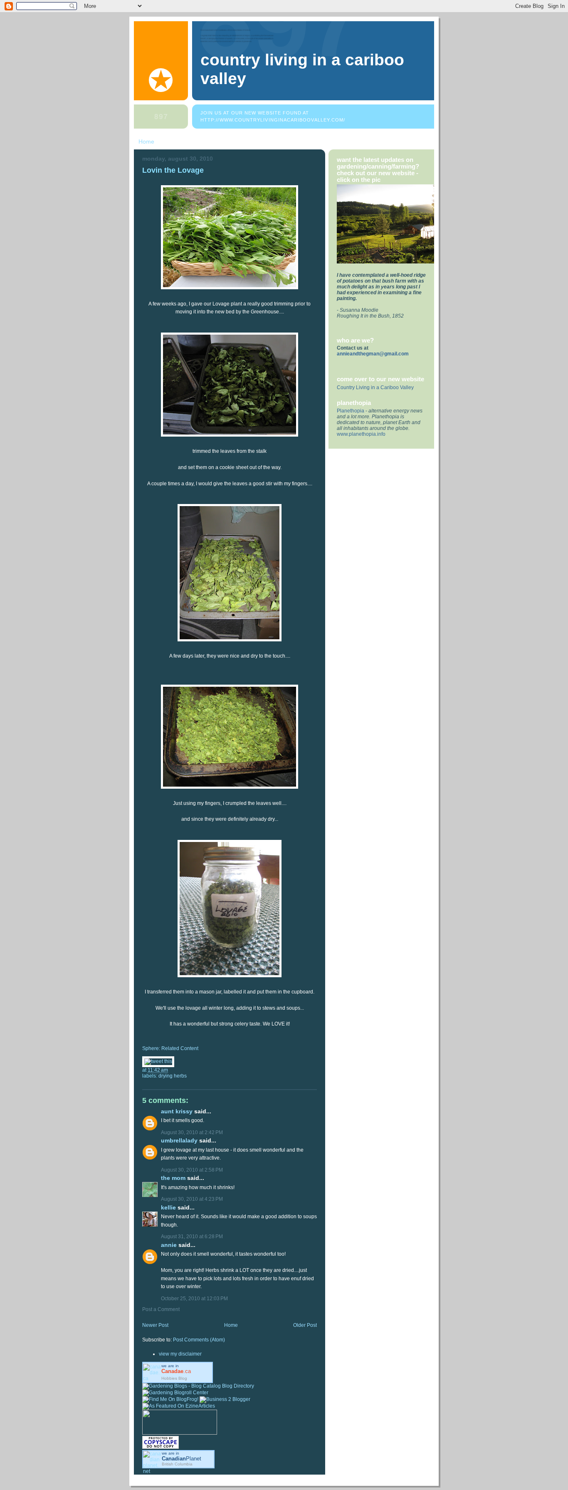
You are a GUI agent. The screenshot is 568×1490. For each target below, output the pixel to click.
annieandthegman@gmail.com (373, 354)
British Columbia (177, 1464)
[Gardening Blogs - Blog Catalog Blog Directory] (198, 1386)
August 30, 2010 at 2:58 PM (192, 1170)
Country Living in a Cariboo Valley (375, 387)
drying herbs (172, 1076)
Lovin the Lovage (173, 170)
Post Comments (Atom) (199, 1340)
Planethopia (350, 411)
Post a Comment (161, 1309)
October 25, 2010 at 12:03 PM (194, 1298)
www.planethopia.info (361, 434)
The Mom (173, 1178)
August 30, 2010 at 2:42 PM (192, 1132)
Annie (169, 1245)
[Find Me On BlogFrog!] (170, 1399)
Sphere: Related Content (170, 1048)
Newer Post (155, 1325)
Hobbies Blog (174, 1378)
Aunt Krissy (177, 1111)
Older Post (305, 1325)
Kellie (168, 1207)
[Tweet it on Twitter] (158, 1061)
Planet (181, 1458)
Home (146, 141)
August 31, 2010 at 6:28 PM (192, 1236)
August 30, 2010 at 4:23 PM (192, 1199)
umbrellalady (179, 1140)
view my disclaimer (180, 1354)
